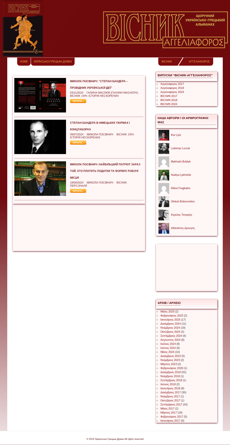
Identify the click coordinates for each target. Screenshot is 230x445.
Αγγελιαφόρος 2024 (172, 92)
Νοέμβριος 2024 (170, 327)
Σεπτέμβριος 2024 (171, 335)
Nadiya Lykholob (181, 174)
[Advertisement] (79, 227)
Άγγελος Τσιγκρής (181, 214)
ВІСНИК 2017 (168, 96)
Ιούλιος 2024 (168, 343)
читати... (78, 101)
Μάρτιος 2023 (168, 364)
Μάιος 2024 (167, 352)
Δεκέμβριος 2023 (170, 356)
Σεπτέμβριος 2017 (171, 404)
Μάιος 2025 (167, 311)
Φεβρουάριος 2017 (171, 416)
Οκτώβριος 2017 (170, 400)
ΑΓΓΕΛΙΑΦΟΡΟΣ (199, 61)
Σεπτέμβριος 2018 (171, 380)
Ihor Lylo (176, 135)
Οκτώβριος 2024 (170, 331)
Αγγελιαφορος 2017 (172, 84)
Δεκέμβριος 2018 (170, 372)
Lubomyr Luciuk (180, 148)
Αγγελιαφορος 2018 (172, 88)
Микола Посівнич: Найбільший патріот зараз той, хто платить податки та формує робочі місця (105, 171)
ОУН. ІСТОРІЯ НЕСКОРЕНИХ (100, 95)
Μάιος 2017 (167, 408)
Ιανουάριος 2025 (170, 319)
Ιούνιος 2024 (168, 348)
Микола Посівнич (100, 134)
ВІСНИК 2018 (168, 100)
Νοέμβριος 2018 (170, 376)
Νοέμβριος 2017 (170, 396)
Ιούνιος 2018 (168, 384)
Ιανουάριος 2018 (170, 388)
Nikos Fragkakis (180, 188)
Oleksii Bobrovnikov (183, 201)
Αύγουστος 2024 (170, 339)
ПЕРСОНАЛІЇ (78, 185)
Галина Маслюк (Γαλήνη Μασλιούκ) (112, 92)
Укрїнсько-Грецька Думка (53, 61)
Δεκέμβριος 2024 (170, 323)
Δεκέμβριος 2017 (170, 392)
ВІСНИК (167, 61)
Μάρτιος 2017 (168, 412)
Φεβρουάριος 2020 (171, 368)
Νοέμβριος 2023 (170, 360)
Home (24, 61)
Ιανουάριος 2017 (170, 420)
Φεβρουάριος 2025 (171, 315)
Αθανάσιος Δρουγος (183, 228)
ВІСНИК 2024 (168, 104)
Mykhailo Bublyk (181, 161)
